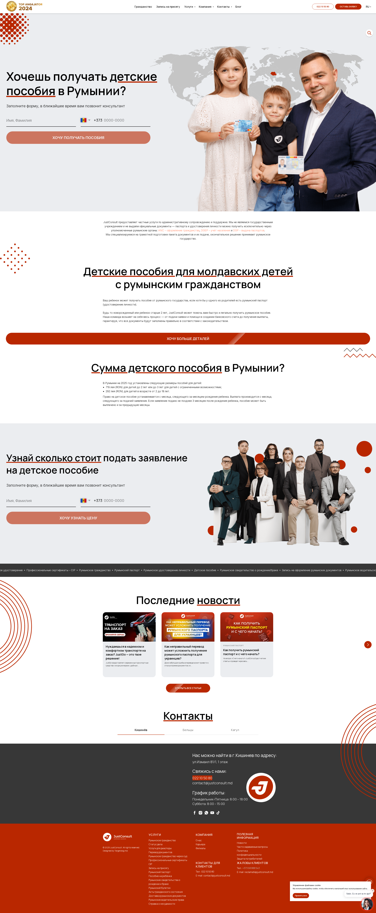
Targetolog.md (121, 850)
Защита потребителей (249, 858)
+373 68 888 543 (251, 868)
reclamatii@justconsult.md (259, 872)
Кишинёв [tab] (141, 730)
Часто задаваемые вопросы (252, 846)
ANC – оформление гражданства (178, 230)
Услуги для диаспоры (160, 848)
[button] (348, 7)
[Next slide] (368, 644)
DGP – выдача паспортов (248, 230)
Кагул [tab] (235, 730)
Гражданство (143, 6)
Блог (238, 6)
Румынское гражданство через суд (168, 856)
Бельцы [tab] (188, 730)
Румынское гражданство (162, 840)
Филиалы (200, 848)
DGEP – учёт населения (215, 230)
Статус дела (155, 844)
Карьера (200, 844)
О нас (199, 840)
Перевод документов (160, 852)
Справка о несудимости (162, 903)
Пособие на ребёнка (160, 876)
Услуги (189, 6)
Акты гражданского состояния (166, 891)
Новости (242, 842)
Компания (205, 6)
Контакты (223, 6)
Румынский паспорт (160, 872)
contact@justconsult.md (212, 782)
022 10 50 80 (202, 777)
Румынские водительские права (166, 899)
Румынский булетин (160, 888)
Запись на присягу (168, 6)
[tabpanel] (188, 784)
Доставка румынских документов (167, 895)
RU (367, 6)
